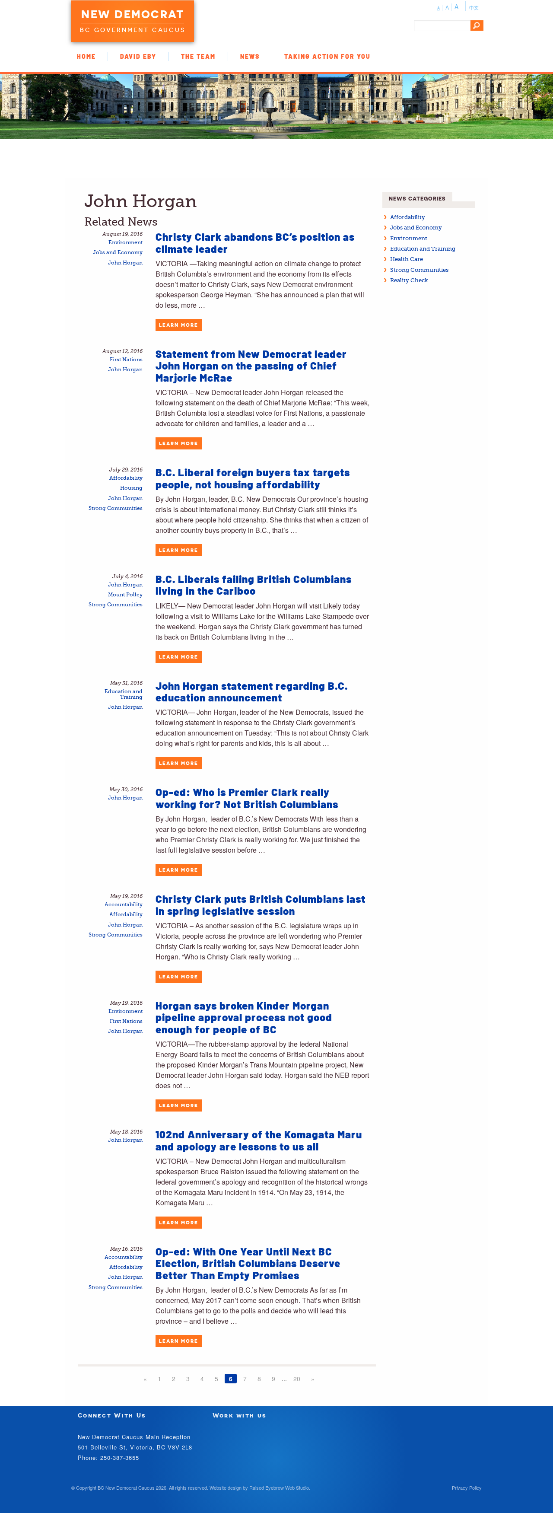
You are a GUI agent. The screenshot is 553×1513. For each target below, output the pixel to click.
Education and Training (124, 694)
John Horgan (125, 263)
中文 (474, 7)
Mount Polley (125, 595)
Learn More (178, 325)
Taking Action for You (327, 56)
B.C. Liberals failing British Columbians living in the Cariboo (254, 585)
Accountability (124, 905)
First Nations (126, 360)
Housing (131, 488)
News (250, 56)
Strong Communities (116, 508)
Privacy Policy (467, 1487)
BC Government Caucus (132, 29)
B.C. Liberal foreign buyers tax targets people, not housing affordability (253, 478)
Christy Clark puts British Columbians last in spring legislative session (260, 904)
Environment (125, 242)
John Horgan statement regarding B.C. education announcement (252, 691)
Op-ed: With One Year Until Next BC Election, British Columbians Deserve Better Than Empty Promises (248, 1263)
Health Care (406, 259)
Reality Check (409, 280)
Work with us (240, 1415)
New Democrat (132, 14)
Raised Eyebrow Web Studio (279, 1487)
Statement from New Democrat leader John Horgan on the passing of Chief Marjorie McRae (251, 365)
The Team (198, 56)
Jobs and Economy (118, 252)
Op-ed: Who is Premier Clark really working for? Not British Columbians (247, 798)
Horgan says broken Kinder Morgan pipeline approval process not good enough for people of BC (244, 1017)
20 (296, 1378)
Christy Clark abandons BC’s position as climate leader (255, 242)
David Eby (138, 56)
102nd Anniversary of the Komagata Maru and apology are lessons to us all (259, 1140)
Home (86, 56)
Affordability (126, 478)
